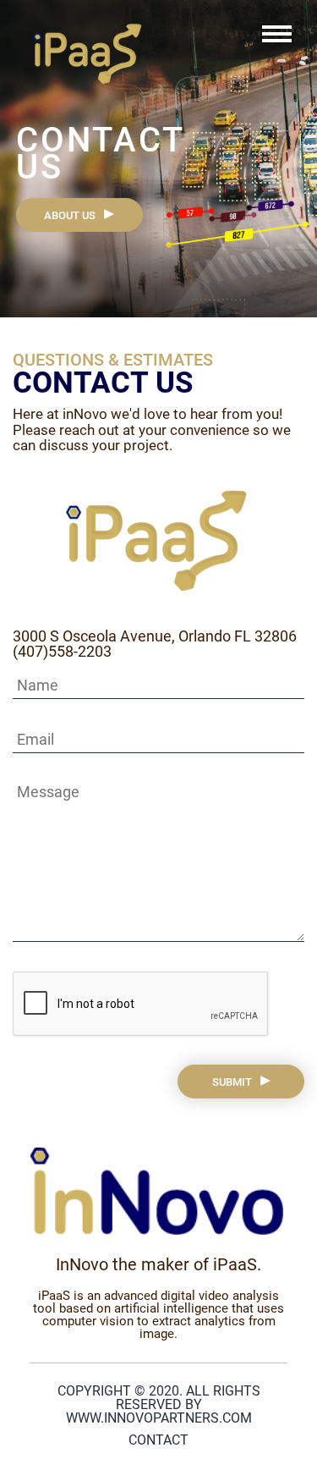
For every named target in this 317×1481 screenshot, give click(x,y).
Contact (158, 1440)
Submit (232, 1082)
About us (70, 215)
